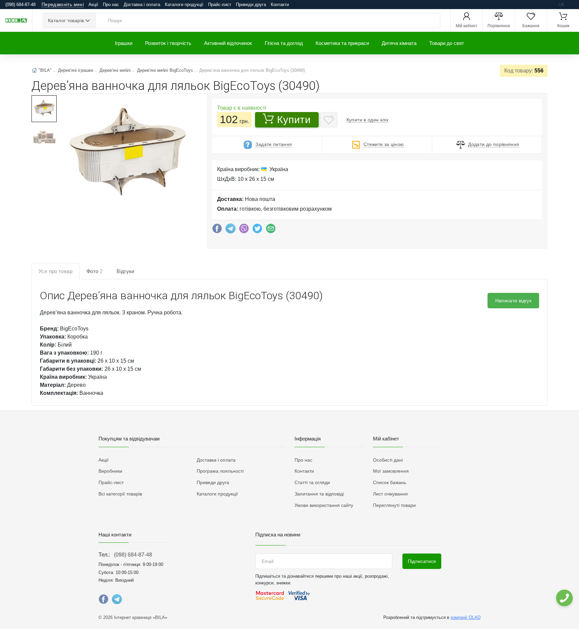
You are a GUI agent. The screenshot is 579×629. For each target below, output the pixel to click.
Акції (93, 4)
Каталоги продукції (184, 4)
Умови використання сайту (324, 505)
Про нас (111, 4)
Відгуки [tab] (125, 271)
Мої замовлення (391, 471)
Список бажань (389, 482)
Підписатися (422, 561)
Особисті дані (388, 460)
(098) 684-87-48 (133, 555)
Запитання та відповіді (319, 493)
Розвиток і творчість (168, 43)
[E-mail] (271, 230)
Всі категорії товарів (120, 493)
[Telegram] (231, 230)
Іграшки (123, 43)
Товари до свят (446, 43)
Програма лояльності (220, 471)
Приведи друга (251, 4)
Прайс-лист (219, 4)
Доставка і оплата (142, 4)
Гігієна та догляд (284, 43)
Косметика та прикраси (342, 43)
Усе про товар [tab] (55, 271)
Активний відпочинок (228, 43)
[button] (127, 152)
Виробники (110, 471)
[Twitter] (257, 230)
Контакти (280, 4)
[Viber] (244, 230)
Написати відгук (513, 300)
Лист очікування (390, 493)
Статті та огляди (312, 482)
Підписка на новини (277, 534)
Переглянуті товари (394, 505)
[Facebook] (217, 230)
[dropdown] (564, 598)
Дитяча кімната (399, 43)
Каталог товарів (66, 20)
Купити (294, 119)
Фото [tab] (94, 271)
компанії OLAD (465, 617)
